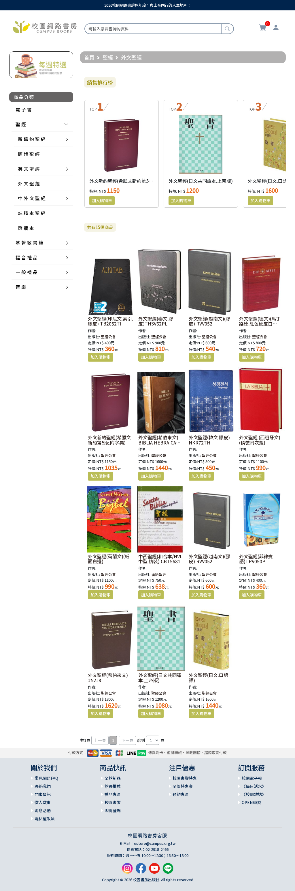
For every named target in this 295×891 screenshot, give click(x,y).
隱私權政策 (45, 818)
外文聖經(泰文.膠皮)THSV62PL (155, 321)
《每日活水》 (254, 786)
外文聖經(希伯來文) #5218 (108, 677)
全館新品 (113, 778)
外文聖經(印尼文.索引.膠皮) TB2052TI (110, 321)
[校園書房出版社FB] (140, 870)
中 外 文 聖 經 (32, 198)
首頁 (89, 57)
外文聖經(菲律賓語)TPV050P (256, 559)
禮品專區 (113, 794)
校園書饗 (113, 802)
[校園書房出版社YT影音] (154, 870)
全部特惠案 (183, 786)
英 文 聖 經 (29, 168)
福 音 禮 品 (26, 257)
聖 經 (21, 124)
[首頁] (45, 26)
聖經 (108, 57)
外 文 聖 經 (29, 183)
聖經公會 (108, 336)
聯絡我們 (43, 786)
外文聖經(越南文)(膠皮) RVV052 (209, 321)
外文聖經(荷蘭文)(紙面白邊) (108, 559)
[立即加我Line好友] (167, 870)
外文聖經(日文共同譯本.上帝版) (201, 180)
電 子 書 (24, 109)
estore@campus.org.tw (155, 843)
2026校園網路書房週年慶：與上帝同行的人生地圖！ (147, 5)
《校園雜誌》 (254, 794)
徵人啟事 (43, 802)
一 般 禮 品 (26, 272)
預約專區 (181, 794)
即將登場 (113, 810)
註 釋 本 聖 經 (32, 212)
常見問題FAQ (46, 778)
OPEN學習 (251, 802)
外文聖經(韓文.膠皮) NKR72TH (209, 440)
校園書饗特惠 (185, 778)
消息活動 (43, 810)
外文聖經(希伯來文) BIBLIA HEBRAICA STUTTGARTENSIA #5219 (158, 445)
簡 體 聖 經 (29, 153)
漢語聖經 (158, 574)
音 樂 (21, 286)
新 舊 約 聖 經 (32, 138)
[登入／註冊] (275, 28)
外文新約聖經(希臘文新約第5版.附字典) (129, 180)
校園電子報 (252, 778)
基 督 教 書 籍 (29, 242)
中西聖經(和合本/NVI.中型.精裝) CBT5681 (160, 559)
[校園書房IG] (127, 870)
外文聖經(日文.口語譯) (271, 180)
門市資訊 (43, 794)
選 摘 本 (26, 227)
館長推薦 (113, 786)
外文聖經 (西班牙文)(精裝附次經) (259, 440)
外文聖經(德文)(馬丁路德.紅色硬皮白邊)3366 (260, 323)
